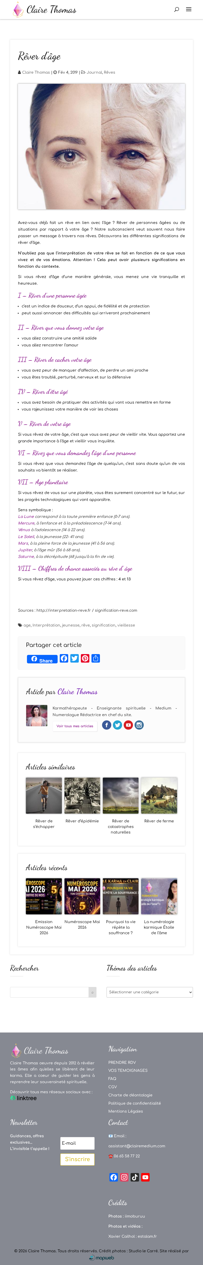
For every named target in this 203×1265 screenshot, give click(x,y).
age (27, 625)
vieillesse (126, 625)
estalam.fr (147, 1236)
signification (104, 625)
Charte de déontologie (130, 1095)
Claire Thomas (36, 72)
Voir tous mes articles (75, 726)
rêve (85, 625)
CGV (112, 1087)
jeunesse (71, 625)
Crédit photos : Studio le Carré (128, 1251)
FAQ (112, 1079)
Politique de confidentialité (134, 1103)
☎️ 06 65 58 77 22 (124, 1156)
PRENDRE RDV (122, 1063)
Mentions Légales (125, 1111)
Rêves (109, 72)
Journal (94, 72)
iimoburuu (135, 1216)
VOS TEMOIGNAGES (127, 1071)
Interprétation (46, 625)
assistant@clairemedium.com (136, 1146)
